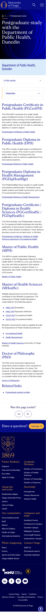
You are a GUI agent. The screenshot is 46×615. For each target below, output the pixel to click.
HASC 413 (10, 308)
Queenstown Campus (33, 538)
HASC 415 (10, 311)
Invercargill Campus (32, 535)
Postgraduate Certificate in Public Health (18, 132)
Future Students (11, 462)
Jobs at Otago (7, 505)
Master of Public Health (11, 277)
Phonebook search (32, 551)
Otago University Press (11, 498)
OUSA (4, 509)
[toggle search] (34, 5)
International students (11, 536)
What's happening (12, 543)
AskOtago (35, 426)
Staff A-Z (27, 547)
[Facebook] (11, 581)
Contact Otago (32, 543)
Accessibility (23, 600)
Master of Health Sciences (13, 343)
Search (24, 594)
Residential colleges (10, 494)
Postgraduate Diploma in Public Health (17, 164)
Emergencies (29, 491)
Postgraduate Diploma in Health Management (21, 197)
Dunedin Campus (31, 527)
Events (4, 551)
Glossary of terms (8, 597)
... (7, 16)
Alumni (4, 525)
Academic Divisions (29, 463)
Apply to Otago (8, 477)
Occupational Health (14, 333)
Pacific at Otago (8, 532)
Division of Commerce (33, 469)
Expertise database (32, 555)
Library (5, 501)
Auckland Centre (31, 520)
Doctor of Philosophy (11, 380)
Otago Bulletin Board (10, 558)
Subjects (5, 466)
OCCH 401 (10, 315)
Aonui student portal (10, 518)
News (4, 547)
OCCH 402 (10, 319)
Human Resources (31, 495)
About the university (7, 488)
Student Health (30, 499)
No (28, 414)
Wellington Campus (32, 531)
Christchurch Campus (33, 524)
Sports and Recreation (11, 555)
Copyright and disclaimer (26, 597)
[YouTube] (25, 581)
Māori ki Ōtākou (8, 529)
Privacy (40, 597)
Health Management (14, 337)
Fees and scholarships (11, 470)
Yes (18, 414)
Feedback (32, 594)
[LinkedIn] (4, 581)
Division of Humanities (33, 479)
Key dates (6, 474)
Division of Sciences (32, 482)
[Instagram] (18, 581)
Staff (4, 521)
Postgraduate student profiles (18, 392)
